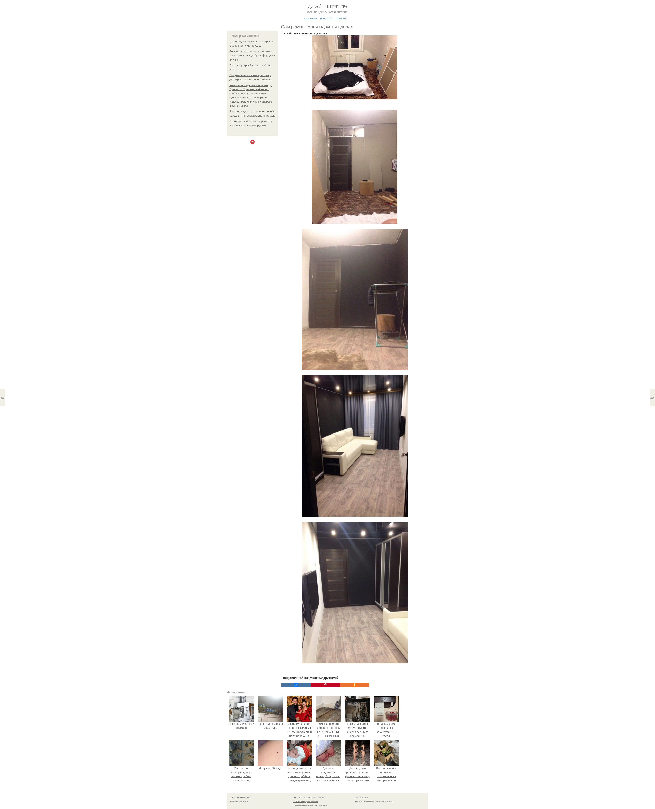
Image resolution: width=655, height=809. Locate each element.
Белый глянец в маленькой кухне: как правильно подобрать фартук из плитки (252, 55)
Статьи (341, 18)
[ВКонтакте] (296, 685)
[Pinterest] (325, 685)
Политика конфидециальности (305, 801)
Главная (310, 18)
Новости (326, 18)
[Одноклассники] (354, 685)
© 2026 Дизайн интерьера (241, 797)
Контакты (296, 797)
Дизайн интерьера (327, 6)
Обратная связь (361, 797)
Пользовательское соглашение (315, 797)
